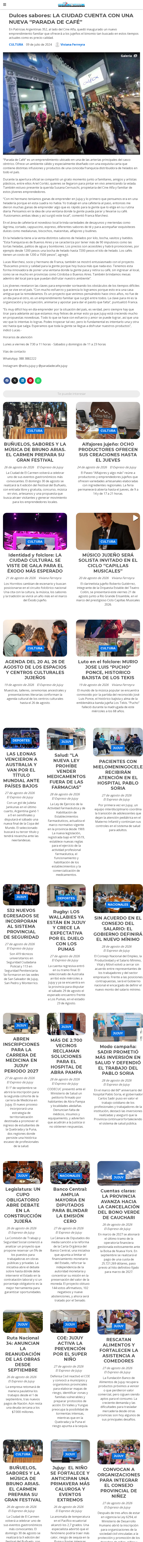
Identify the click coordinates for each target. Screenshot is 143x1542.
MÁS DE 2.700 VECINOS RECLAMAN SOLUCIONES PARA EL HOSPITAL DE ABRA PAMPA (66, 1056)
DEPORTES (21, 740)
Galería (126, 56)
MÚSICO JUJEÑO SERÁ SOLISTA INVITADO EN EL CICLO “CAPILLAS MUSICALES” (108, 563)
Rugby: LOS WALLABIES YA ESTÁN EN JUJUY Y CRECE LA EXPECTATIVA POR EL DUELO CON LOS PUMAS (66, 930)
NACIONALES (118, 904)
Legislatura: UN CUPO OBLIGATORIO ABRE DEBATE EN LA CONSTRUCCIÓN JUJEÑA (23, 1205)
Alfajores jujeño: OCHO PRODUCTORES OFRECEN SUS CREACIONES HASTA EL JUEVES (108, 452)
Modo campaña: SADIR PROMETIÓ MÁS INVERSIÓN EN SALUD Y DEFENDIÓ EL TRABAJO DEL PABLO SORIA (118, 1060)
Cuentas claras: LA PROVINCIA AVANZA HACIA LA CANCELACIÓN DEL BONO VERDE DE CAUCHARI (119, 1204)
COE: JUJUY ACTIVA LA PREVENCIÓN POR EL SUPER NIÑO (70, 1348)
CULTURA (16, 44)
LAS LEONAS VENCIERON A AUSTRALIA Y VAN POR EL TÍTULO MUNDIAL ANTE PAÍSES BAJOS (21, 770)
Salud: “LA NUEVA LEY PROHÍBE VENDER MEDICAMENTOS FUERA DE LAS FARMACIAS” (66, 771)
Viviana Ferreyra (73, 44)
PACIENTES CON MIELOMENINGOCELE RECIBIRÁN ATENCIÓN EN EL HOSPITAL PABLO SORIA (118, 775)
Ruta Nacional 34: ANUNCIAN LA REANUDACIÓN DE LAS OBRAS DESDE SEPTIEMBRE (22, 1354)
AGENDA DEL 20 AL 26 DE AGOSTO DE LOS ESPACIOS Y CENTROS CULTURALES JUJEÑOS (35, 669)
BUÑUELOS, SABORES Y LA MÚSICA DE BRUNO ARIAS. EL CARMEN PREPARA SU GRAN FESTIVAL (35, 452)
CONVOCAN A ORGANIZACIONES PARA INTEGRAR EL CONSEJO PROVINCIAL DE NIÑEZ (118, 1483)
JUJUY (66, 742)
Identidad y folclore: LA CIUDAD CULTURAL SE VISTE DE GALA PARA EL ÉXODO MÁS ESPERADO (35, 563)
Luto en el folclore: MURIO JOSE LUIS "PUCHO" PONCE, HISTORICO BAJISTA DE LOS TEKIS (108, 669)
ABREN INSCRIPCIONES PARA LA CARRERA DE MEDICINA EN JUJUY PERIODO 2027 (21, 1055)
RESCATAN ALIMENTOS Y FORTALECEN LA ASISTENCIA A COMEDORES (118, 1350)
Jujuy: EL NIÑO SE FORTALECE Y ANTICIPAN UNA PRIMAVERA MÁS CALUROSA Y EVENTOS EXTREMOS (70, 1483)
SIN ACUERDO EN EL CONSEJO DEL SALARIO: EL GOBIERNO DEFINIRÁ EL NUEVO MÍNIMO (117, 928)
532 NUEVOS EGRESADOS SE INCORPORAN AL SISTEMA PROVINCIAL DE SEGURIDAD (21, 924)
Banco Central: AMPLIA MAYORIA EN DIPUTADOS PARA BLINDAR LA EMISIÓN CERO (70, 1205)
